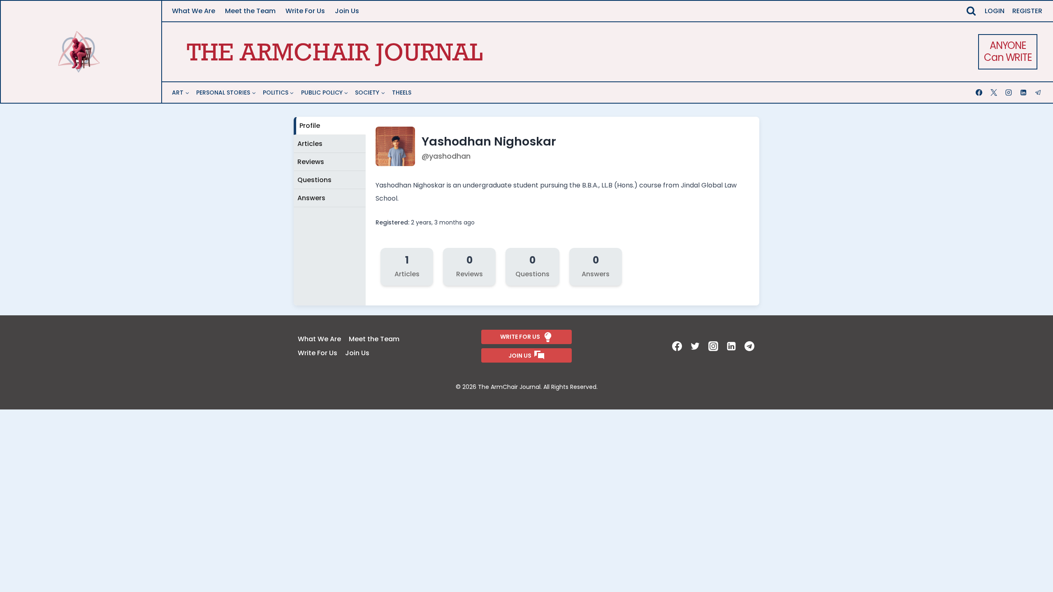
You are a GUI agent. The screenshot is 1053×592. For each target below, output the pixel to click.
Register (1027, 11)
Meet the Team (250, 11)
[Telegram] (1039, 92)
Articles (309, 143)
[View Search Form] (971, 11)
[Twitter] (696, 346)
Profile (309, 125)
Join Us (347, 11)
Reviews (310, 161)
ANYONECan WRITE (1007, 51)
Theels (401, 92)
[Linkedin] (1024, 92)
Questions (314, 180)
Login (994, 11)
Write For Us (305, 11)
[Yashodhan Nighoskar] (396, 164)
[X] (994, 92)
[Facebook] (979, 92)
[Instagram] (1009, 92)
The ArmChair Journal (334, 51)
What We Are (193, 11)
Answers (311, 198)
